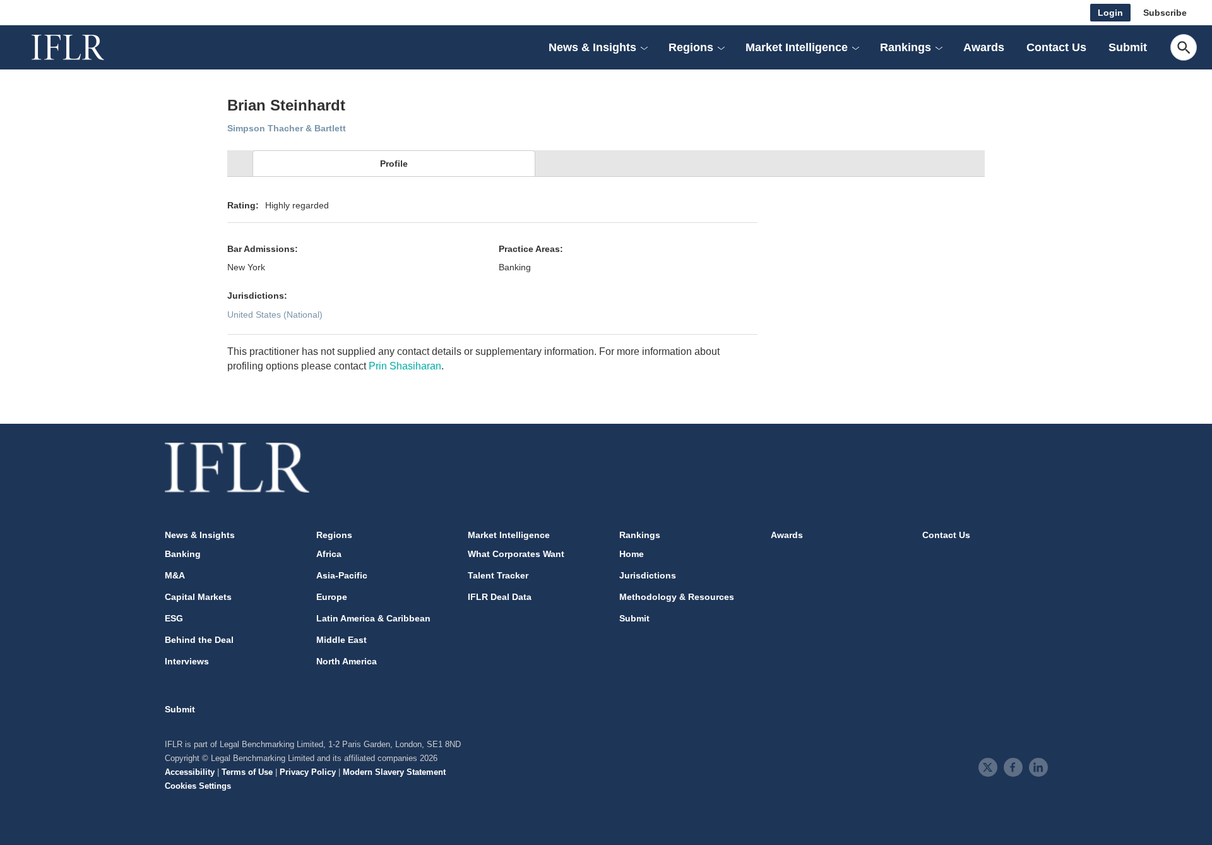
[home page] (82, 47)
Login (1110, 13)
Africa (329, 553)
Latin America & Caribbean (373, 618)
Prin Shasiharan (405, 366)
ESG (174, 618)
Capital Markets (198, 596)
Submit (1127, 47)
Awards (983, 47)
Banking (183, 553)
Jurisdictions (647, 575)
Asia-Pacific (341, 575)
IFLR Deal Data (500, 596)
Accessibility (190, 772)
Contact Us (1056, 47)
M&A (175, 575)
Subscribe (1165, 13)
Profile (394, 164)
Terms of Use (247, 772)
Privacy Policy (308, 772)
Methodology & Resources (676, 596)
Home (631, 553)
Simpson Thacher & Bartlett (286, 128)
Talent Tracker (498, 575)
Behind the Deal (199, 639)
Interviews (187, 661)
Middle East (341, 639)
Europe (331, 596)
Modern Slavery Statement (394, 772)
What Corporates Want (516, 553)
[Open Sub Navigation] (644, 47)
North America (346, 661)
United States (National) (275, 314)
